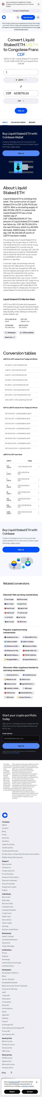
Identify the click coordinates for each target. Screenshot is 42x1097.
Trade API (6, 995)
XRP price (6, 1051)
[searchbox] (21, 101)
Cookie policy (7, 848)
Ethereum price (8, 1045)
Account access (8, 884)
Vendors (5, 841)
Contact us (6, 867)
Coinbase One (7, 907)
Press (4, 835)
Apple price (6, 1061)
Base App (6, 900)
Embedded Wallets (10, 983)
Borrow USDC (7, 904)
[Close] (36, 1082)
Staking (5, 956)
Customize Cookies (27, 1086)
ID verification (8, 874)
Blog (4, 831)
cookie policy (13, 1082)
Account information (10, 877)
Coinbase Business (9, 940)
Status (4, 890)
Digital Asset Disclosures (12, 857)
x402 (4, 992)
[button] (38, 17)
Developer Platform (10, 973)
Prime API (6, 1031)
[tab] (5, 122)
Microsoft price (8, 1064)
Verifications (7, 1008)
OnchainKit (6, 1002)
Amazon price (7, 1068)
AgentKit (5, 1015)
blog (4, 1072)
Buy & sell (6, 897)
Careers (5, 828)
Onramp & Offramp (9, 989)
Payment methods (9, 880)
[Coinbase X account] (11, 1072)
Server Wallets (8, 979)
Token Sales (7, 923)
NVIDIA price (7, 1058)
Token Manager (8, 946)
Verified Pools (8, 966)
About (4, 825)
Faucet (5, 1021)
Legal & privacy (8, 844)
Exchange (6, 959)
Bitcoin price (7, 1041)
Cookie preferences (10, 851)
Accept (30, 1092)
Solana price (7, 1048)
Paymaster (6, 999)
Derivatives (6, 920)
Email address (7, 733)
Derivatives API (8, 1034)
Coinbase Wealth (9, 910)
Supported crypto (9, 887)
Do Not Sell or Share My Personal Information (20, 854)
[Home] (4, 17)
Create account (8, 871)
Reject (12, 1092)
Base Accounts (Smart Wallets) (14, 986)
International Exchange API (13, 1028)
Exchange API (7, 1025)
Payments (6, 943)
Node (4, 1012)
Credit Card (6, 913)
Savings (5, 926)
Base (4, 976)
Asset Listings (8, 936)
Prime (4, 953)
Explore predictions (10, 929)
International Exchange (11, 963)
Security (5, 838)
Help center (7, 864)
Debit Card (6, 916)
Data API (5, 1005)
